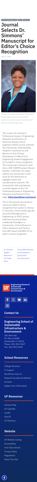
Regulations (9, 455)
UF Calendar (9, 408)
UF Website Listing (12, 439)
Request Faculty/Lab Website (17, 378)
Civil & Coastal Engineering (9, 20)
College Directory (12, 366)
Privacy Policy (10, 451)
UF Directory (10, 420)
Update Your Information (15, 385)
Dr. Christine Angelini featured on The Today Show (8, 255)
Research (26, 20)
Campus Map (10, 404)
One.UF (7, 416)
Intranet (8, 381)
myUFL (7, 412)
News (20, 20)
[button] (4, 477)
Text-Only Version (12, 447)
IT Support (9, 370)
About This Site (11, 459)
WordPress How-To (13, 374)
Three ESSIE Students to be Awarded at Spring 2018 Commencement (25, 254)
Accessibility (10, 443)
